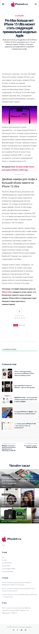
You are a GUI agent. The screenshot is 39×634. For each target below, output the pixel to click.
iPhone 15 (22, 325)
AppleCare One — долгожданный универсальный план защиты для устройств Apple (25, 399)
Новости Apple (6, 494)
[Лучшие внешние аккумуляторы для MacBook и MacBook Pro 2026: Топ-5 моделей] (19, 478)
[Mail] (13, 630)
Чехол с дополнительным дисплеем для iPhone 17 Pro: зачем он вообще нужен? (24, 373)
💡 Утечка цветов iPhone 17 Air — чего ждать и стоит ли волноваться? (25, 426)
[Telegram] (21, 630)
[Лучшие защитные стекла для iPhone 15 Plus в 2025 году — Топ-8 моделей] (15, 515)
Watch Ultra (7, 292)
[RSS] (17, 630)
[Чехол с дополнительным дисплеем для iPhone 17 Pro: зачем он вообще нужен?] (7, 373)
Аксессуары (5, 475)
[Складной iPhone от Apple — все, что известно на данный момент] (7, 412)
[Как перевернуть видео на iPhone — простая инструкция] (7, 386)
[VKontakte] (25, 630)
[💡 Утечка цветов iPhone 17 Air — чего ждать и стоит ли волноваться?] (7, 425)
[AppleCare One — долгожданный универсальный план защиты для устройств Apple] (7, 399)
